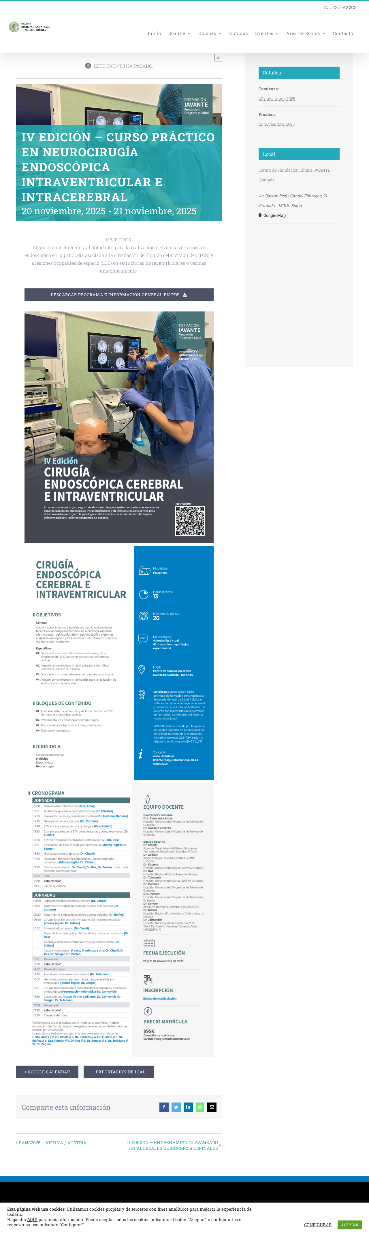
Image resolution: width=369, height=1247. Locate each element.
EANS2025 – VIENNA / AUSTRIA (52, 1142)
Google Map (274, 215)
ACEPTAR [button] (349, 1224)
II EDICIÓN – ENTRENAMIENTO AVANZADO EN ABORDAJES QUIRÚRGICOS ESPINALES (172, 1145)
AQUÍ (32, 1219)
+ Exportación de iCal (118, 1072)
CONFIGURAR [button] (318, 1224)
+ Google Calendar (47, 1072)
